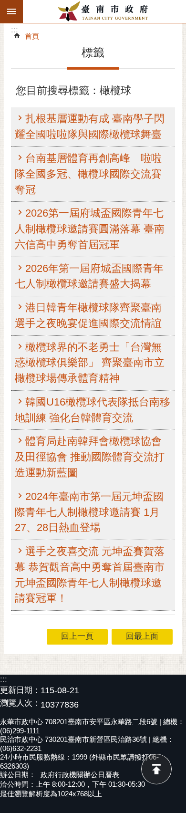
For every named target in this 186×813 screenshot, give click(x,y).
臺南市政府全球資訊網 (104, 11)
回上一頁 (77, 636)
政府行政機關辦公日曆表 (80, 775)
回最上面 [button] (142, 636)
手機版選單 (11, 11)
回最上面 (156, 769)
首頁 (32, 36)
